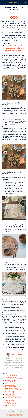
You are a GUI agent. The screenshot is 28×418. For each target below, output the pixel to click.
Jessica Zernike (17, 354)
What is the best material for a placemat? (14, 48)
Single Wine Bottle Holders (11, 403)
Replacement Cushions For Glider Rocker (14, 389)
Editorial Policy (12, 414)
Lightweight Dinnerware (10, 386)
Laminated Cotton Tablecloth (11, 380)
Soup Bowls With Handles (11, 388)
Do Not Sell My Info (19, 415)
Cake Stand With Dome (10, 385)
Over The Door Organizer (10, 405)
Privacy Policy (11, 415)
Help (17, 414)
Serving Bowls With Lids (10, 382)
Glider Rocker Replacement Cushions (13, 397)
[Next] (24, 87)
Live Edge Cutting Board (10, 391)
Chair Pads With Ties (9, 394)
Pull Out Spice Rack (9, 402)
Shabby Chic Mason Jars (10, 383)
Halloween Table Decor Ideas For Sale (13, 378)
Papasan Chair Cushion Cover (11, 399)
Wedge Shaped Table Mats (11, 377)
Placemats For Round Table (11, 375)
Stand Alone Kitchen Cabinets (11, 396)
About (7, 414)
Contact (20, 414)
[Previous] (4, 87)
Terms (6, 415)
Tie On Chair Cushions (10, 400)
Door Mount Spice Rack (10, 392)
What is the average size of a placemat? (14, 47)
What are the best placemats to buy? (13, 45)
